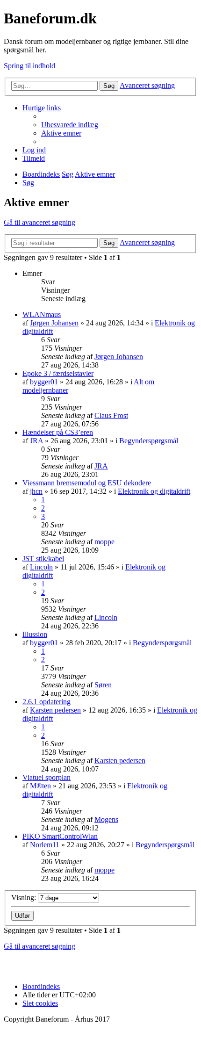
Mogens (106, 819)
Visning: (24, 897)
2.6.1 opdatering (46, 702)
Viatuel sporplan (46, 777)
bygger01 (44, 382)
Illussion (34, 634)
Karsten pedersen (55, 710)
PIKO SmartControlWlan (60, 836)
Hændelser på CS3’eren (57, 432)
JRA (36, 441)
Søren (103, 685)
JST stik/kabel (43, 558)
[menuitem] (69, 125)
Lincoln (41, 567)
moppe (104, 542)
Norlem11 (44, 845)
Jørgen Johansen (54, 323)
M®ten (40, 786)
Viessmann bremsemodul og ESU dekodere (86, 483)
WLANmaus (41, 314)
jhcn (36, 491)
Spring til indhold (29, 66)
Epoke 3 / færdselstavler (57, 373)
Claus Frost (111, 415)
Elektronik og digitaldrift (154, 491)
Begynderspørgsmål (148, 441)
